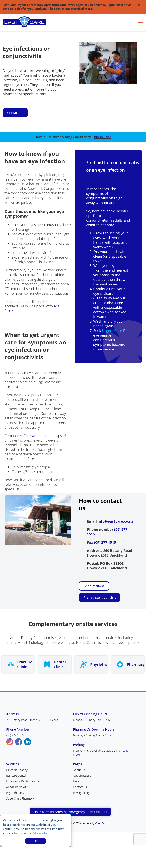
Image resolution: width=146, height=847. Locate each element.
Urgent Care (112, 330)
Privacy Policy (81, 793)
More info (40, 833)
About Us (79, 770)
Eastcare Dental (16, 776)
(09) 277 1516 (15, 735)
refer (8, 484)
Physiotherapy (15, 793)
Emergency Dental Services (23, 781)
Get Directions (82, 776)
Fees (76, 781)
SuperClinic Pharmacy (20, 798)
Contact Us (80, 787)
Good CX (100, 823)
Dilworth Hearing (17, 770)
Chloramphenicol (37, 435)
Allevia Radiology (16, 787)
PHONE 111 (102, 137)
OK (36, 841)
